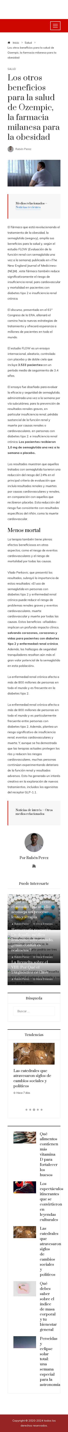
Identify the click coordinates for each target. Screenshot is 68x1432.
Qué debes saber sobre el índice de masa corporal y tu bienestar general (30, 1084)
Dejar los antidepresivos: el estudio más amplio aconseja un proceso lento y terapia (33, 909)
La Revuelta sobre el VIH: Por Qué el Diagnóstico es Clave (30, 967)
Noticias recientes (28, 207)
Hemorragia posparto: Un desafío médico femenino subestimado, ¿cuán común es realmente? (32, 940)
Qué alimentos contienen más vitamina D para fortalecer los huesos (49, 1155)
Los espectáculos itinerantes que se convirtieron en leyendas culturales (51, 1201)
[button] (26, 1110)
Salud (12, 69)
